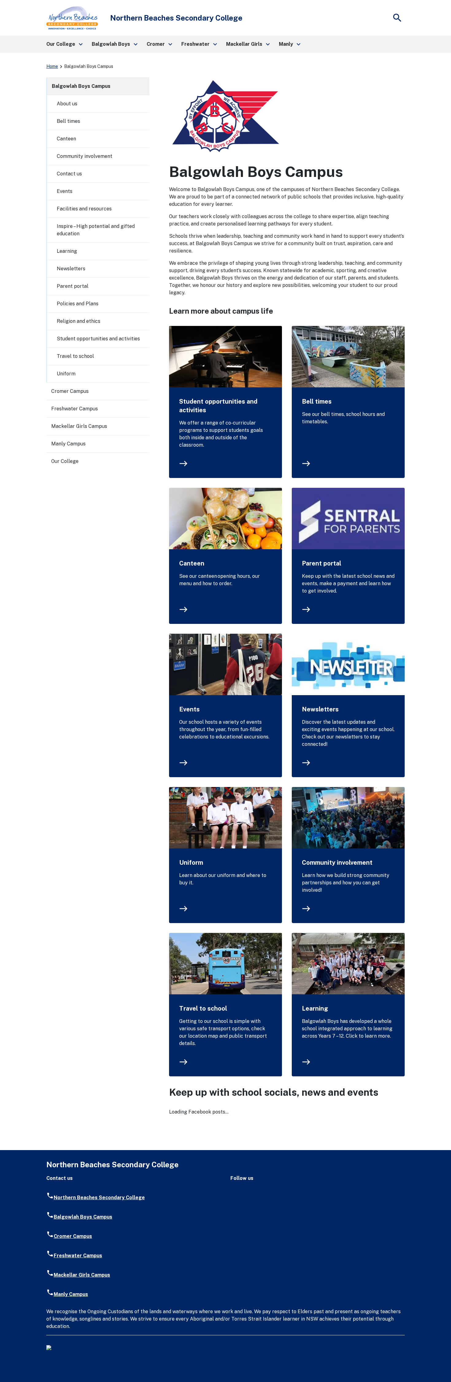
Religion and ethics (78, 321)
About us (67, 104)
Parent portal (321, 563)
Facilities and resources (84, 209)
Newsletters (320, 709)
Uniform (191, 862)
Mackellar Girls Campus (79, 426)
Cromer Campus (70, 391)
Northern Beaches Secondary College (99, 1197)
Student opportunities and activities (218, 406)
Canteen (191, 563)
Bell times (317, 401)
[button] (64, 44)
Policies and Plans (77, 304)
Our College (65, 461)
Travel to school (203, 1008)
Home (52, 66)
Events (189, 709)
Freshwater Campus (74, 409)
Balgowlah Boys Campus (81, 86)
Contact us (69, 174)
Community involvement (337, 862)
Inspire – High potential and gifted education (96, 230)
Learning (315, 1008)
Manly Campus (68, 444)
